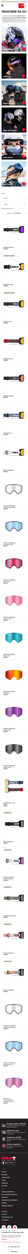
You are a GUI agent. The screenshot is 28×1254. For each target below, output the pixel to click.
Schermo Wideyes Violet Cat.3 (9, 729)
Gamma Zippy (7, 184)
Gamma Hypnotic (8, 103)
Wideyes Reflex (8, 396)
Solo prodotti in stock (8, 208)
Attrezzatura (6, 1177)
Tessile (4, 1180)
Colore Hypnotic (8, 990)
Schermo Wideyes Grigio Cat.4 (9, 766)
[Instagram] (4, 1227)
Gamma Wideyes (8, 49)
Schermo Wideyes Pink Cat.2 (9, 580)
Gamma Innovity (8, 157)
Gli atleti (4, 1214)
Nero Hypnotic (8, 841)
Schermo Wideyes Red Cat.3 (9, 692)
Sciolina (4, 1171)
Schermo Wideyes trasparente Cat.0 (9, 506)
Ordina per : (9, 213)
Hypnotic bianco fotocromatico (8, 878)
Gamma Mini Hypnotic (10, 130)
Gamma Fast (7, 76)
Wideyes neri (7, 321)
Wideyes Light (8, 284)
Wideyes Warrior (9, 247)
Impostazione (14, 1251)
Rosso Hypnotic (8, 953)
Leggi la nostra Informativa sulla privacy (11, 1242)
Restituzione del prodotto (9, 1194)
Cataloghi (4, 1197)
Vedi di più (4, 1239)
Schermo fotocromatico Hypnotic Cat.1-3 (8, 1100)
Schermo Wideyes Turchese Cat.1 (9, 543)
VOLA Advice (5, 1220)
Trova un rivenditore (8, 1191)
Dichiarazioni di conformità (10, 1200)
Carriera (4, 1203)
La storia (4, 1211)
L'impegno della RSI (7, 1217)
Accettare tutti (15, 1247)
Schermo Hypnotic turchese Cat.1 (9, 1063)
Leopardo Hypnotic (9, 916)
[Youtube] (15, 1227)
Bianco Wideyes (8, 470)
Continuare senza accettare (8, 1230)
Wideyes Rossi (8, 359)
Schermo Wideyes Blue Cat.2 (9, 655)
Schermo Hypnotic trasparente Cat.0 (9, 1026)
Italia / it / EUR (9, 1162)
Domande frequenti (7, 1205)
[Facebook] (9, 1227)
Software (4, 1185)
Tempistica (5, 1183)
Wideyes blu (7, 433)
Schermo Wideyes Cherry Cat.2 (9, 618)
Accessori (4, 1174)
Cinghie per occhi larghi (9, 803)
